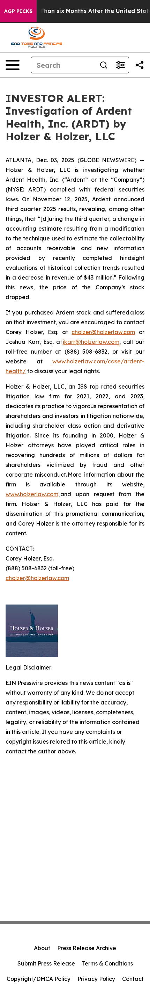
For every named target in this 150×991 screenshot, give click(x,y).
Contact (133, 978)
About (42, 948)
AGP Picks (18, 11)
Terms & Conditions (107, 963)
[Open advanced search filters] (120, 65)
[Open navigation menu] (13, 65)
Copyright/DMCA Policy (38, 978)
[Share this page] (139, 65)
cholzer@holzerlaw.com (103, 331)
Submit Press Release (46, 963)
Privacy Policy (96, 978)
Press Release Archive (86, 948)
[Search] (103, 65)
